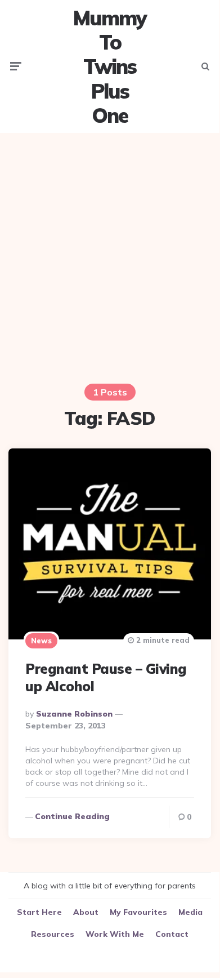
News (41, 640)
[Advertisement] (109, 251)
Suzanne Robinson (74, 713)
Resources (52, 934)
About (85, 912)
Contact (171, 934)
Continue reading (72, 816)
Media (190, 912)
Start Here (39, 912)
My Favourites (138, 912)
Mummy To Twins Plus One (109, 66)
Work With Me (115, 934)
